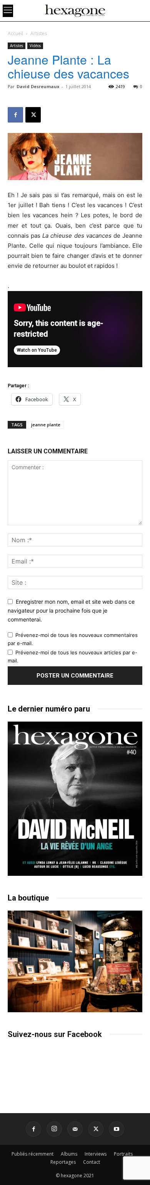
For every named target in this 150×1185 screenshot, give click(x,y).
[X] (33, 115)
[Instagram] (54, 1129)
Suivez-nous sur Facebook (55, 1034)
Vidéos (35, 45)
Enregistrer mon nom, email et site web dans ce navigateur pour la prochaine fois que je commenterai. (71, 610)
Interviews (96, 1154)
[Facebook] (15, 115)
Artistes (38, 33)
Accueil (15, 33)
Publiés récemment (32, 1154)
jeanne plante (45, 424)
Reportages (63, 1162)
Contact (91, 1162)
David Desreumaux (38, 86)
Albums (69, 1154)
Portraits (123, 1154)
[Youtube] (116, 1129)
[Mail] (75, 1129)
